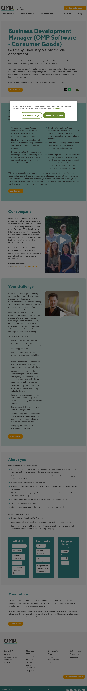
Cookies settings (31, 115)
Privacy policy (57, 108)
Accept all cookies (54, 115)
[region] (43, 111)
